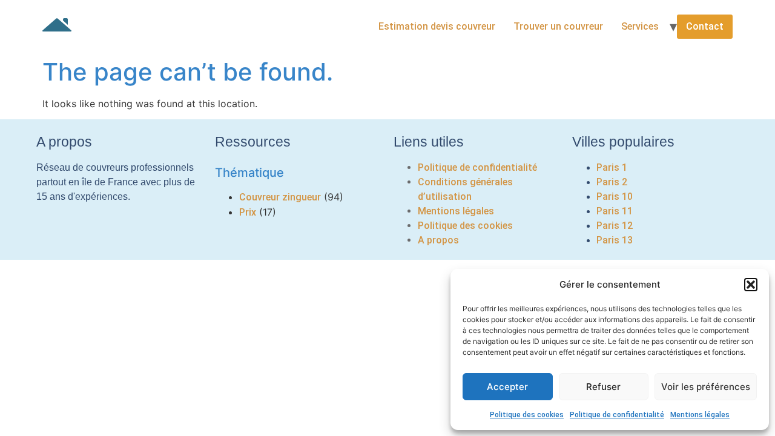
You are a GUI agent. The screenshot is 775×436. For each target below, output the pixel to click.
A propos (438, 240)
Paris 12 (614, 225)
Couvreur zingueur (280, 197)
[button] (751, 285)
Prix (247, 212)
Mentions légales (700, 415)
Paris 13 (614, 240)
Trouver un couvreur (558, 26)
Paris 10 (614, 196)
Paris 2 (611, 182)
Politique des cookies (527, 415)
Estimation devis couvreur (436, 26)
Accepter (507, 386)
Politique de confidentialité (617, 415)
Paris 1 (611, 167)
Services (640, 26)
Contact (705, 26)
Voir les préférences (705, 386)
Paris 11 (614, 211)
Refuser (603, 386)
